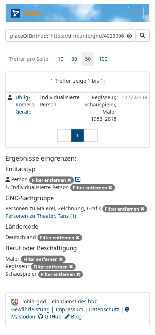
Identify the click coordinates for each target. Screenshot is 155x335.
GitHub (52, 316)
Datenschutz (104, 309)
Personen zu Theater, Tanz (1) (40, 215)
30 (74, 58)
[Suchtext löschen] (129, 35)
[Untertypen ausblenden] (77, 179)
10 (60, 58)
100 (103, 58)
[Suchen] (142, 35)
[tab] (60, 59)
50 (88, 58)
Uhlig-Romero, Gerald (25, 104)
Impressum (69, 309)
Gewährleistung (30, 309)
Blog (76, 316)
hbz (92, 301)
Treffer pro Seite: (29, 58)
